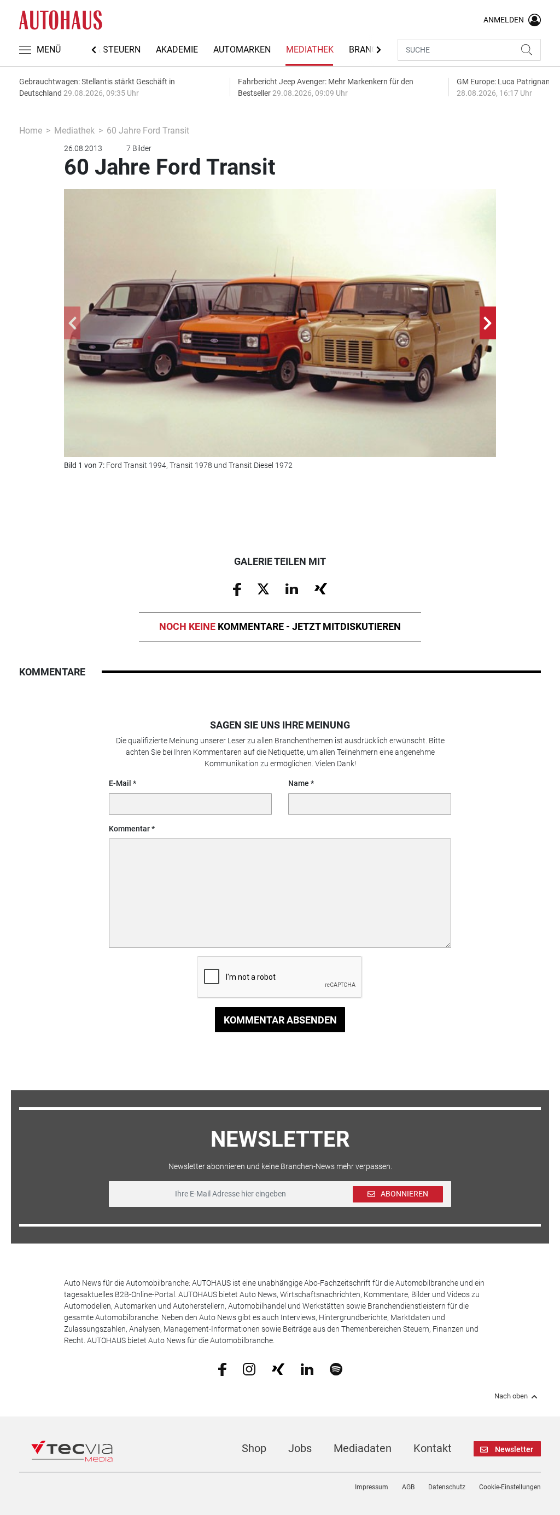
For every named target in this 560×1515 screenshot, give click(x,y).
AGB (408, 1487)
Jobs (300, 1448)
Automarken (242, 49)
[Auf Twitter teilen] (263, 588)
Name (298, 783)
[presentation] (72, 323)
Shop (254, 1448)
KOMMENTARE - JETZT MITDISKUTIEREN (280, 626)
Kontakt (432, 1448)
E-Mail (120, 783)
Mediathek (310, 49)
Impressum (371, 1487)
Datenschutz (446, 1487)
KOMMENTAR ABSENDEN (280, 1020)
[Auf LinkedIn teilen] (291, 588)
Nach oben (511, 1396)
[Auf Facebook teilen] (237, 588)
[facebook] (222, 1368)
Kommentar (129, 828)
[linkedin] (307, 1368)
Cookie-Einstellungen (510, 1487)
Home (30, 130)
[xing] (278, 1368)
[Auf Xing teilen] (320, 588)
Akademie (177, 49)
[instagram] (249, 1368)
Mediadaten (363, 1448)
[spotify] (336, 1368)
